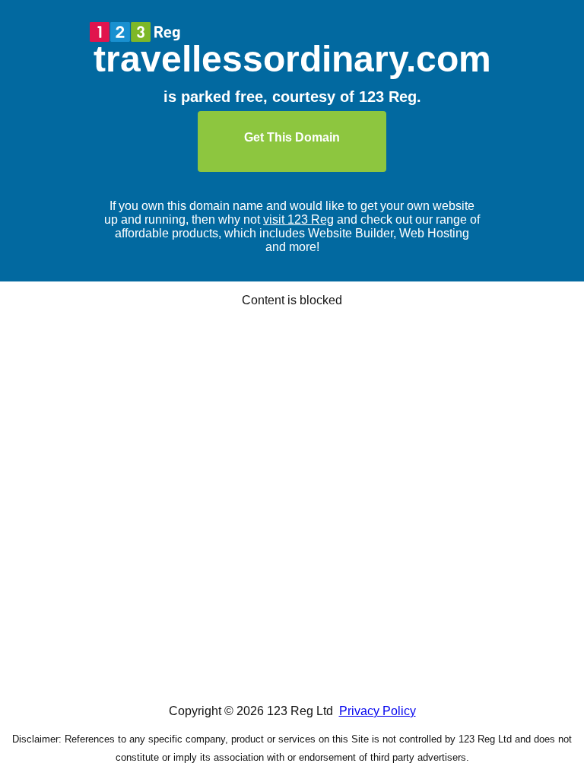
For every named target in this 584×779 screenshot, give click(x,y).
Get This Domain (292, 137)
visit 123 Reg (298, 219)
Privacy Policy (377, 710)
